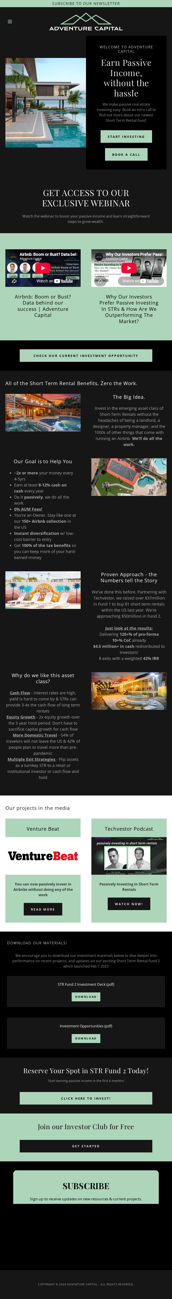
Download (86, 997)
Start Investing (126, 136)
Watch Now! (129, 904)
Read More (43, 909)
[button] (17, 21)
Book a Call (126, 154)
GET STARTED (86, 1146)
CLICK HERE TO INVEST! (86, 1098)
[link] (86, 21)
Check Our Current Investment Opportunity (86, 356)
